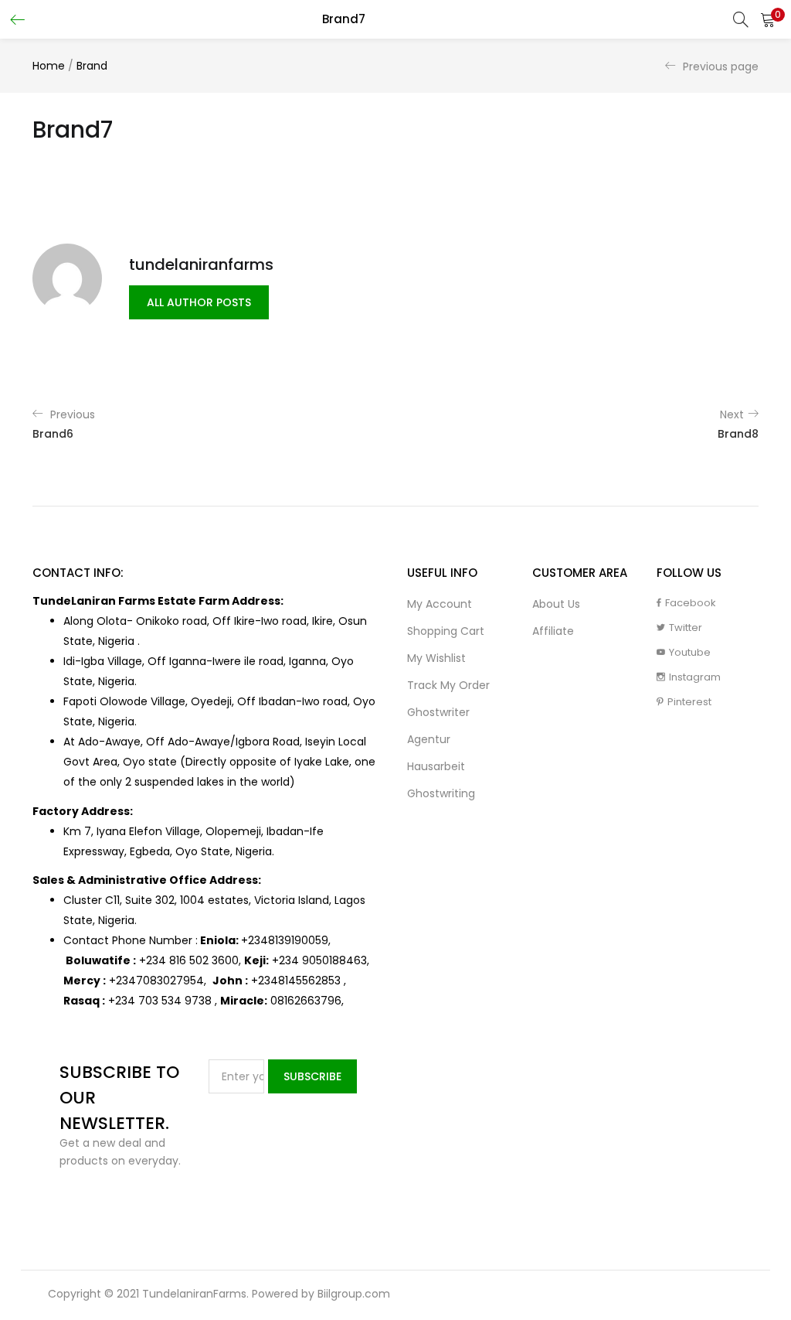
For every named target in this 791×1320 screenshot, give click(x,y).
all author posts (199, 302)
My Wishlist (436, 658)
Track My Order (448, 685)
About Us (556, 604)
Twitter (685, 627)
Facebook (690, 602)
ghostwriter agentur (438, 725)
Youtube (690, 652)
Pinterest (689, 701)
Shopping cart (445, 631)
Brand (91, 65)
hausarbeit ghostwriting (441, 780)
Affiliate (553, 631)
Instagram (695, 677)
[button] (767, 19)
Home (48, 65)
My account (439, 604)
